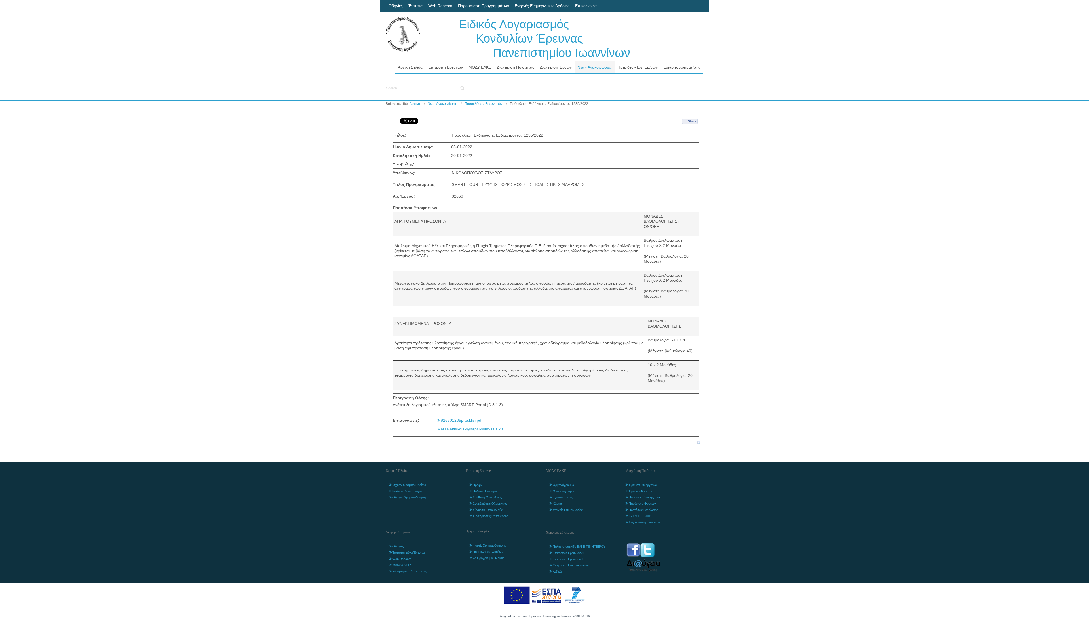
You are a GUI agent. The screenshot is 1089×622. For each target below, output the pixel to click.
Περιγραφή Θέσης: (411, 398)
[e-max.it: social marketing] (698, 442)
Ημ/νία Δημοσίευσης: (413, 147)
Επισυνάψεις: (406, 420)
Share (692, 121)
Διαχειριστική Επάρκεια (644, 522)
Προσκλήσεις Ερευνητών (483, 104)
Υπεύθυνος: (404, 173)
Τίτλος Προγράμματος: (415, 184)
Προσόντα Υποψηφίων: (416, 207)
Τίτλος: (399, 135)
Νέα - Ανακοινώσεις (442, 104)
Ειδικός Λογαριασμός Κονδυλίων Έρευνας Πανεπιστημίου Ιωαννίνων (544, 39)
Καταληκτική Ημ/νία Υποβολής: (412, 159)
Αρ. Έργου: (404, 196)
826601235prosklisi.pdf (461, 420)
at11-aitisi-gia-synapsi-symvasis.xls (472, 429)
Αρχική (415, 104)
